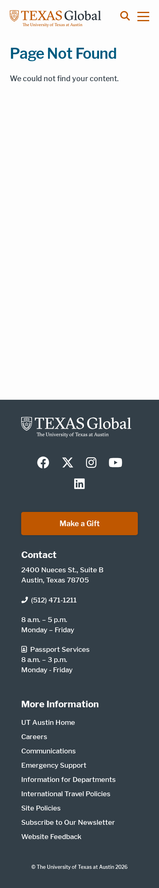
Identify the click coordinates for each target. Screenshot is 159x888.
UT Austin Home (48, 722)
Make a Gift (80, 523)
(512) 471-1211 (54, 600)
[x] (68, 463)
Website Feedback (51, 837)
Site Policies (41, 808)
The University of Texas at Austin (75, 867)
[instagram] (91, 463)
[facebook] (43, 463)
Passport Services (60, 649)
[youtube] (115, 463)
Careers (34, 737)
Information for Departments (68, 779)
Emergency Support (53, 765)
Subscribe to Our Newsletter (68, 822)
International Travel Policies (65, 794)
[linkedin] (79, 484)
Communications (48, 751)
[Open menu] (147, 16)
